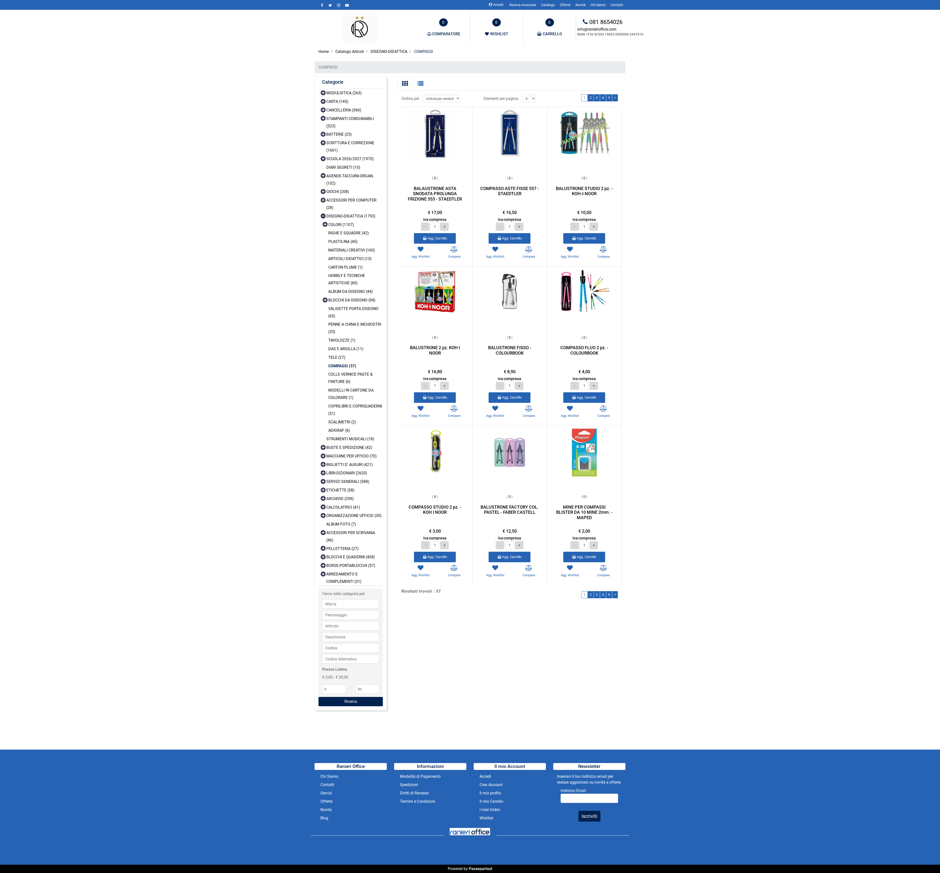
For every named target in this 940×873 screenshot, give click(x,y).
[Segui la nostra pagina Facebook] (322, 5)
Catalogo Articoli (349, 51)
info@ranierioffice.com (596, 29)
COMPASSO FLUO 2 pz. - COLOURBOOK (584, 350)
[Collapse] (323, 215)
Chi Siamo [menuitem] (598, 5)
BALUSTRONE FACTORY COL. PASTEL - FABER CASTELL (510, 509)
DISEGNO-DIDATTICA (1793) (351, 216)
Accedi (498, 5)
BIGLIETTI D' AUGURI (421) (349, 464)
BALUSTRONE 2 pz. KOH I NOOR (435, 350)
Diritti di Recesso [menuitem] (414, 793)
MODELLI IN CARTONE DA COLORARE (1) (351, 394)
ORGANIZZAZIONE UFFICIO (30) (354, 515)
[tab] (405, 83)
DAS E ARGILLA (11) (346, 349)
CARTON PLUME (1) (345, 267)
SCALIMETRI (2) (342, 422)
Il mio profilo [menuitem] (490, 793)
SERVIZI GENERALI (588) (347, 481)
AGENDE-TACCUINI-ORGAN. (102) (350, 180)
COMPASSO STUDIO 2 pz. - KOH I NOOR (435, 509)
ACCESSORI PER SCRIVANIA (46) (350, 536)
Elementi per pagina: (501, 98)
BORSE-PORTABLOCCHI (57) (350, 565)
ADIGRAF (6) (339, 430)
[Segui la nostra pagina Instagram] (339, 5)
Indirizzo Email (575, 790)
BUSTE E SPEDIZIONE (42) (349, 447)
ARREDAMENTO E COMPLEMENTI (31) (344, 578)
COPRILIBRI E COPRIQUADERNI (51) (355, 410)
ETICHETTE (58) (340, 490)
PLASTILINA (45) (343, 241)
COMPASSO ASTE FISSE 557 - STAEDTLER (509, 191)
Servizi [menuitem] (326, 793)
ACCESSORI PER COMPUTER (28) (351, 204)
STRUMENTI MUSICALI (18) (350, 439)
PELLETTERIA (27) (342, 548)
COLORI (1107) (341, 224)
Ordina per (410, 98)
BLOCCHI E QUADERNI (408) (350, 557)
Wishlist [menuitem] (486, 818)
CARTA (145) (337, 101)
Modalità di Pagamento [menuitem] (420, 776)
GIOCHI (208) (337, 191)
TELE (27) (336, 357)
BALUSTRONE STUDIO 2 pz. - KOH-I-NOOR (584, 191)
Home (323, 51)
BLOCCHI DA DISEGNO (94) (352, 300)
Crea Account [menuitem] (491, 784)
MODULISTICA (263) (344, 93)
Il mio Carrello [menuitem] (491, 801)
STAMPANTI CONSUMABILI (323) (350, 122)
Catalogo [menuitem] (548, 5)
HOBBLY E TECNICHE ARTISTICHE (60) (346, 279)
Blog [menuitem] (324, 818)
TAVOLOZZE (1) (341, 340)
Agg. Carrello (437, 238)
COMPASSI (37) (342, 366)
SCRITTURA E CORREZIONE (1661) (350, 147)
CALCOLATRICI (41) (343, 507)
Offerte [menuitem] (565, 5)
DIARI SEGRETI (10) (343, 167)
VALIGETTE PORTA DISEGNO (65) (353, 312)
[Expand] (323, 92)
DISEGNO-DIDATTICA (389, 51)
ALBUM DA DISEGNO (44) (350, 291)
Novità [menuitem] (581, 5)
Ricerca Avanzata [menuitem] (522, 5)
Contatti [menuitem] (617, 5)
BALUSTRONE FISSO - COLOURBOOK (509, 350)
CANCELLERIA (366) (343, 110)
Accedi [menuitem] (485, 776)
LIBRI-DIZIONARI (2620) (346, 473)
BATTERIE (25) (339, 134)
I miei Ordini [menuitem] (490, 809)
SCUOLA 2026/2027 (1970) (350, 158)
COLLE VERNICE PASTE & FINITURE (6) (350, 378)
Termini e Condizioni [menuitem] (417, 801)
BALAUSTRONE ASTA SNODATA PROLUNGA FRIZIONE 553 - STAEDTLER (435, 194)
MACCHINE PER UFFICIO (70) (351, 456)
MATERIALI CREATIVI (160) (351, 250)
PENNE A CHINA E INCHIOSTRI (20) (354, 328)
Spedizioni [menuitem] (409, 784)
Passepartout (480, 868)
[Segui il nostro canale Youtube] (347, 5)
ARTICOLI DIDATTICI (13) (350, 258)
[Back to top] (926, 859)
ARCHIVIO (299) (340, 498)
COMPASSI (423, 51)
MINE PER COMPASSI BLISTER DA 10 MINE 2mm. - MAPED (584, 512)
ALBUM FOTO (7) (341, 524)
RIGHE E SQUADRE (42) (348, 233)
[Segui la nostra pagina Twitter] (331, 5)
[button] (350, 701)
